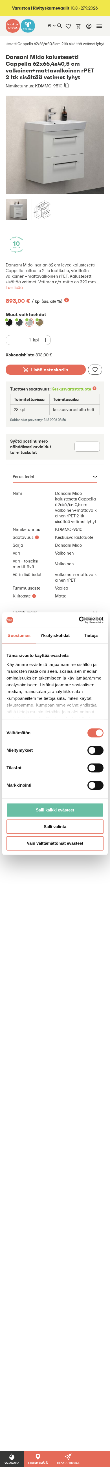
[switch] (95, 750)
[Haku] (59, 26)
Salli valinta (55, 826)
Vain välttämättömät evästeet (55, 843)
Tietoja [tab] (91, 635)
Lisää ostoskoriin (49, 369)
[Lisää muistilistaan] (95, 370)
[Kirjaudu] (89, 26)
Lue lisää (14, 287)
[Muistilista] (68, 26)
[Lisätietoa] (66, 300)
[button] (55, 477)
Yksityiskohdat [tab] (55, 635)
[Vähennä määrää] (10, 340)
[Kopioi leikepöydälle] (66, 86)
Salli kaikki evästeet (55, 810)
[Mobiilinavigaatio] (99, 26)
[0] (78, 26)
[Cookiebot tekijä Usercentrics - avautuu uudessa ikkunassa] (79, 620)
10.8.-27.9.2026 (55, 8)
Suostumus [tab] (19, 635)
